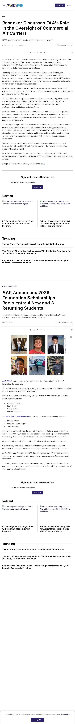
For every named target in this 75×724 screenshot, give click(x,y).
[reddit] (41, 53)
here (43, 164)
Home (4, 16)
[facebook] (30, 53)
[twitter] (37, 53)
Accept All (37, 720)
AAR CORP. (7, 381)
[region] (37, 717)
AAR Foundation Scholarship (18, 416)
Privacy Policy (65, 714)
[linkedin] (34, 53)
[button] (3, 5)
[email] (45, 53)
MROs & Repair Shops (9, 286)
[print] (72, 53)
